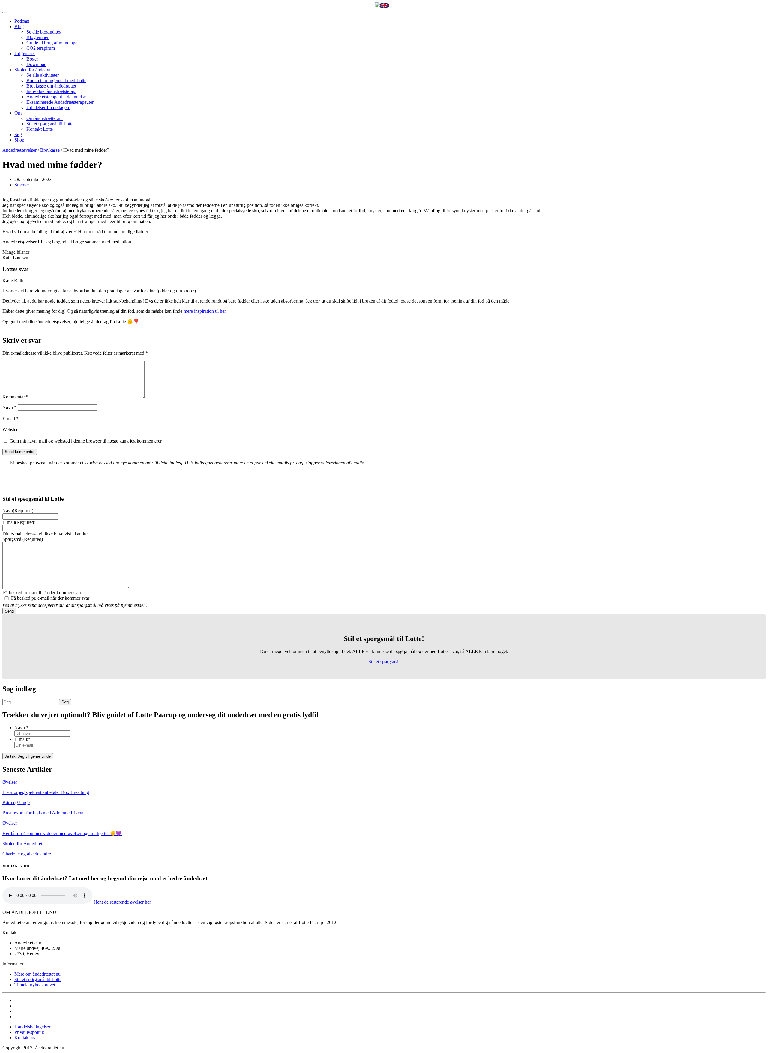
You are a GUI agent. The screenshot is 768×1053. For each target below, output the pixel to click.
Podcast (21, 21)
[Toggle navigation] (4, 12)
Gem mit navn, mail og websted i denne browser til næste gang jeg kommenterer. (86, 440)
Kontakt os (24, 1037)
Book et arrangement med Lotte (56, 80)
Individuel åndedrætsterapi (51, 91)
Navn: (21, 727)
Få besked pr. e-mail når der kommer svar (50, 598)
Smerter (21, 184)
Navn (9, 407)
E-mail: (22, 739)
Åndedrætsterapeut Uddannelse (56, 96)
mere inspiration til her (205, 311)
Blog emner (37, 37)
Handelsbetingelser (32, 1026)
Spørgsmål (22, 539)
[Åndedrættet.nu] (377, 5)
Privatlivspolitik (29, 1032)
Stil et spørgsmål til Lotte (50, 123)
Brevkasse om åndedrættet (51, 85)
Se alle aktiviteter (42, 75)
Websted (10, 429)
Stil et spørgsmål (384, 661)
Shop (19, 139)
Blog (19, 26)
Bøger (32, 58)
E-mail (10, 418)
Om (18, 112)
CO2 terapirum (40, 48)
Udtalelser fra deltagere (48, 107)
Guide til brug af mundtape (51, 42)
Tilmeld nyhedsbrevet (34, 984)
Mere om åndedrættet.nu (37, 974)
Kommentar (15, 396)
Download (36, 64)
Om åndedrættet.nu (44, 118)
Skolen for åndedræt (33, 69)
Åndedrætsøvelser (19, 150)
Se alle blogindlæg (44, 31)
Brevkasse (50, 150)
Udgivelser (24, 53)
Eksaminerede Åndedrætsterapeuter (60, 102)
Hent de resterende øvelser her (122, 902)
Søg (18, 134)
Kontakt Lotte (39, 129)
